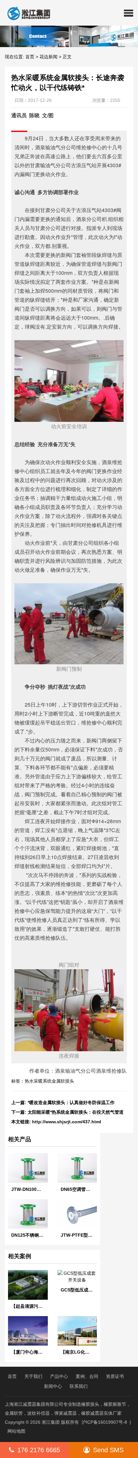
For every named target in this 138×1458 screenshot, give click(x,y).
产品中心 (59, 1376)
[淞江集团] (26, 13)
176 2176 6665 (38, 1450)
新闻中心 (53, 1386)
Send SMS (108, 1450)
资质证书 (115, 1376)
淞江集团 (51, 1422)
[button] (128, 13)
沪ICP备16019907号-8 (104, 1422)
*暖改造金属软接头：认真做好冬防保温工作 (71, 1102)
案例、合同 (87, 1376)
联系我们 (79, 1386)
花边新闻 (48, 56)
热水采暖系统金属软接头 (49, 1081)
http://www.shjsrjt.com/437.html (66, 1121)
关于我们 (33, 1376)
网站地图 (16, 1431)
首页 (29, 56)
